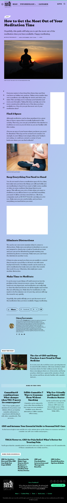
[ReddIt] (3, 103)
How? (7, 16)
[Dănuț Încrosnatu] (11, 326)
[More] (41, 309)
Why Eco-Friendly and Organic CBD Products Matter (56, 395)
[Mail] (24, 334)
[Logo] (7, 4)
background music (13, 265)
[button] (64, 4)
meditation (17, 118)
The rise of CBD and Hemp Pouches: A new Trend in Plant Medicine (45, 358)
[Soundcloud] (61, 481)
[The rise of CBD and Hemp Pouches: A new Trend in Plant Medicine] (14, 362)
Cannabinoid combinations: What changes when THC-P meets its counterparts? (11, 397)
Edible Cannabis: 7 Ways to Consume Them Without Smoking (33, 396)
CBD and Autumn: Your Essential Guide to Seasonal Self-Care (33, 426)
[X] (3, 95)
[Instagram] (19, 334)
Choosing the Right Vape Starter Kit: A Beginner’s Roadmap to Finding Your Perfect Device (23, 465)
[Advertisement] (27, 221)
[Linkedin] (21, 334)
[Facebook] (3, 91)
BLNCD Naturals (27, 197)
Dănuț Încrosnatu (11, 37)
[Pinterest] (3, 99)
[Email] (3, 107)
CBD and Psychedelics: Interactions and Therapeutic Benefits (41, 463)
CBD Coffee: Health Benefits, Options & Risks (57, 461)
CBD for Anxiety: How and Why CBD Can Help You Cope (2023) (8, 462)
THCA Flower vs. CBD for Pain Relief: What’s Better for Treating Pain (33, 441)
